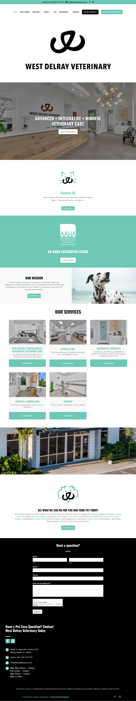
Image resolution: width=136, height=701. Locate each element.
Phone (35, 575)
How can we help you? (42, 583)
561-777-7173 (59, 2)
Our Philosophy (68, 132)
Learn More (68, 208)
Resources (63, 12)
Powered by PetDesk (60, 697)
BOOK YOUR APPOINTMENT (112, 12)
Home (15, 12)
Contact (76, 12)
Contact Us (68, 528)
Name (36, 556)
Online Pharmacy (90, 12)
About (46, 12)
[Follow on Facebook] (7, 641)
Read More (34, 296)
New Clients (25, 12)
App (55, 12)
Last (70, 563)
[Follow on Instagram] (13, 641)
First (34, 563)
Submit (37, 612)
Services (36, 12)
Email (35, 567)
